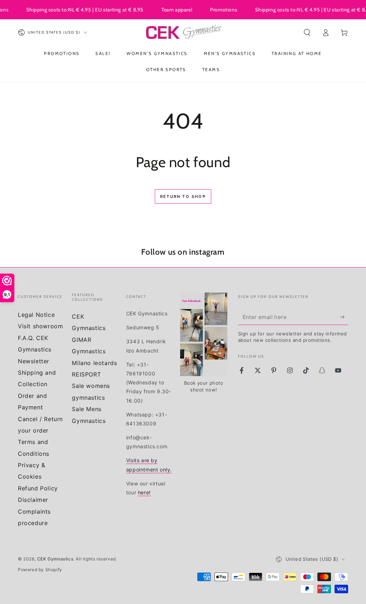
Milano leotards (94, 362)
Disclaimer (33, 499)
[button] (307, 32)
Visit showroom (40, 326)
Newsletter (33, 361)
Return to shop (183, 196)
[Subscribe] (344, 317)
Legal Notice (36, 314)
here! (144, 492)
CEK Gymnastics (55, 558)
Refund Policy (38, 488)
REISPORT (86, 374)
